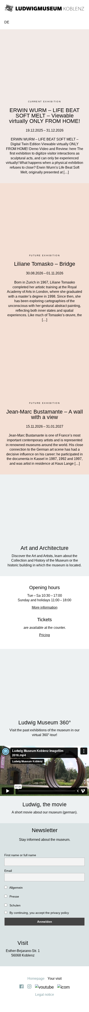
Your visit (55, 978)
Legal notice (44, 994)
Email (8, 870)
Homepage (35, 978)
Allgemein (16, 887)
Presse (14, 896)
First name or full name (20, 855)
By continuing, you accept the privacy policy (39, 912)
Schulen (15, 905)
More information (44, 607)
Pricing (44, 635)
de (6, 22)
